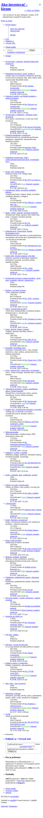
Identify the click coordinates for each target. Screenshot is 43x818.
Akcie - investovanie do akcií (16, 309)
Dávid (23, 610)
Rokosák (24, 250)
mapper (24, 514)
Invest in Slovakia (27, 129)
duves (23, 270)
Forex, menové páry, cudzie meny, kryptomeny (23, 370)
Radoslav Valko (30, 147)
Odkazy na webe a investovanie (17, 485)
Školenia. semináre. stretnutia (16, 557)
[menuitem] (17, 29)
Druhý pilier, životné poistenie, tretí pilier (20, 256)
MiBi (23, 150)
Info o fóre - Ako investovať (16, 683)
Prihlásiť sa (11, 739)
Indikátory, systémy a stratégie (16, 453)
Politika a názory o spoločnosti (17, 663)
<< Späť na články (32, 10)
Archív (8, 714)
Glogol (23, 497)
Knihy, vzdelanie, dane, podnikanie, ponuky (21, 475)
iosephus (24, 303)
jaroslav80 (25, 403)
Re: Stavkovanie (31, 401)
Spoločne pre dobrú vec (14, 616)
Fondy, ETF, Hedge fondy (15, 172)
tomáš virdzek (26, 708)
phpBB (12, 800)
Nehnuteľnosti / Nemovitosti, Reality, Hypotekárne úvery (19, 232)
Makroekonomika (12, 432)
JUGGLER (25, 90)
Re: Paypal (29, 590)
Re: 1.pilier (29, 268)
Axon (23, 184)
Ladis (23, 534)
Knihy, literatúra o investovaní (16, 520)
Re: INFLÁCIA (30, 340)
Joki (22, 627)
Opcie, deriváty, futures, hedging (17, 329)
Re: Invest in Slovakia (33, 127)
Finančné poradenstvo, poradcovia (18, 135)
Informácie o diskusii (13, 693)
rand (23, 225)
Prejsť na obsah (6, 21)
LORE (23, 551)
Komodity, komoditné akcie (16, 348)
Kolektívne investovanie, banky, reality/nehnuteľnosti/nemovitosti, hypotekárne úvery (22, 160)
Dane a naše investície (14, 540)
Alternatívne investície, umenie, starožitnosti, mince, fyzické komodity (22, 390)
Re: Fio (27, 223)
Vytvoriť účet (24, 739)
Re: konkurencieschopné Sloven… (21, 443)
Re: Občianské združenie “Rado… (22, 624)
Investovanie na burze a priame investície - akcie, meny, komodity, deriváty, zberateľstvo (23, 279)
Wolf (23, 446)
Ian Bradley (15, 796)
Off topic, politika (12, 635)
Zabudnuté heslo (26, 747)
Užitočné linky (11, 503)
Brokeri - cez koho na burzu (16, 290)
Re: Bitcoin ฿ (30, 381)
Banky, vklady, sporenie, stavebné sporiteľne (22, 213)
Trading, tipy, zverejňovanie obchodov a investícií (24, 409)
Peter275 (21, 783)
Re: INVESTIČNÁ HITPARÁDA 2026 (24, 723)
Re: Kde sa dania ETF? (33, 549)
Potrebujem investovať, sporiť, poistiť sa (20, 74)
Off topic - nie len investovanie (17, 645)
